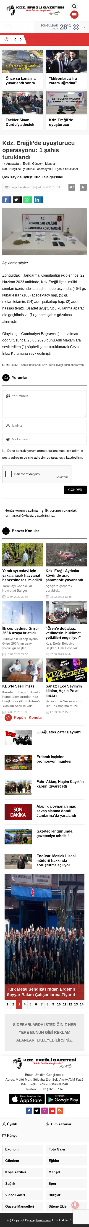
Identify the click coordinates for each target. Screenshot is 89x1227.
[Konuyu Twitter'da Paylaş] (17, 199)
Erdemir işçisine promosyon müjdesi (54, 759)
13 (76, 1004)
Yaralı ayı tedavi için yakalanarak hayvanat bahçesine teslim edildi (22, 575)
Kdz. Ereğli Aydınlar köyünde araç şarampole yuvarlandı (64, 575)
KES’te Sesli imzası (18, 686)
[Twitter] (37, 1111)
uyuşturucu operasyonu (70, 365)
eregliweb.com (40, 1220)
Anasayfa (12, 163)
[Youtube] (52, 1111)
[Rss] (60, 1111)
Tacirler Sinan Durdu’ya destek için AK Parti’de (20, 124)
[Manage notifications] (75, 1205)
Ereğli (26, 163)
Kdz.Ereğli (48, 365)
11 (64, 1004)
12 (70, 1004)
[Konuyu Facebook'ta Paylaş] (6, 199)
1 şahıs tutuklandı (30, 365)
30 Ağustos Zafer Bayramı (59, 732)
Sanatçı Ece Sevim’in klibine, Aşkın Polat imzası (64, 690)
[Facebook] (29, 1111)
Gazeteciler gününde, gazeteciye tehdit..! (55, 833)
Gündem (37, 163)
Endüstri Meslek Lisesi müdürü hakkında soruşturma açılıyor (56, 860)
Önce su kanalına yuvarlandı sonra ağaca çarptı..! (21, 83)
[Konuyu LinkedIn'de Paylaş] (38, 199)
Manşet (50, 163)
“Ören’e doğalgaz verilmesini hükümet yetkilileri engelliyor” (63, 633)
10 (59, 1004)
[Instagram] (44, 1111)
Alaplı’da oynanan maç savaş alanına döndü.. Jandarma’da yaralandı (56, 810)
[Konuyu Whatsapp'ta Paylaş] (27, 199)
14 (82, 1004)
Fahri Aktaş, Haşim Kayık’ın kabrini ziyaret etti (60, 784)
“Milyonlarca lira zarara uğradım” (63, 81)
